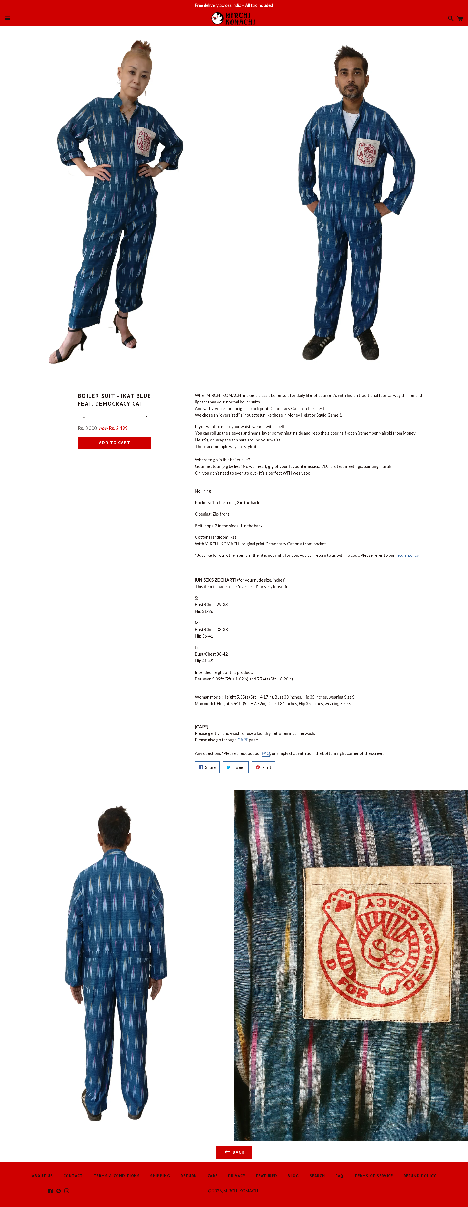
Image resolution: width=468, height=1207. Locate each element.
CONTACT (73, 1175)
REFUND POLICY (420, 1175)
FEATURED (266, 1175)
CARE (242, 739)
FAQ (266, 753)
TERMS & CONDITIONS (117, 1175)
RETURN (189, 1175)
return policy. (407, 555)
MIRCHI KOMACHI (241, 1190)
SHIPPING (160, 1175)
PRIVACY (236, 1175)
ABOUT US (42, 1175)
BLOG (293, 1175)
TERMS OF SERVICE (373, 1175)
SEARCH (317, 1175)
